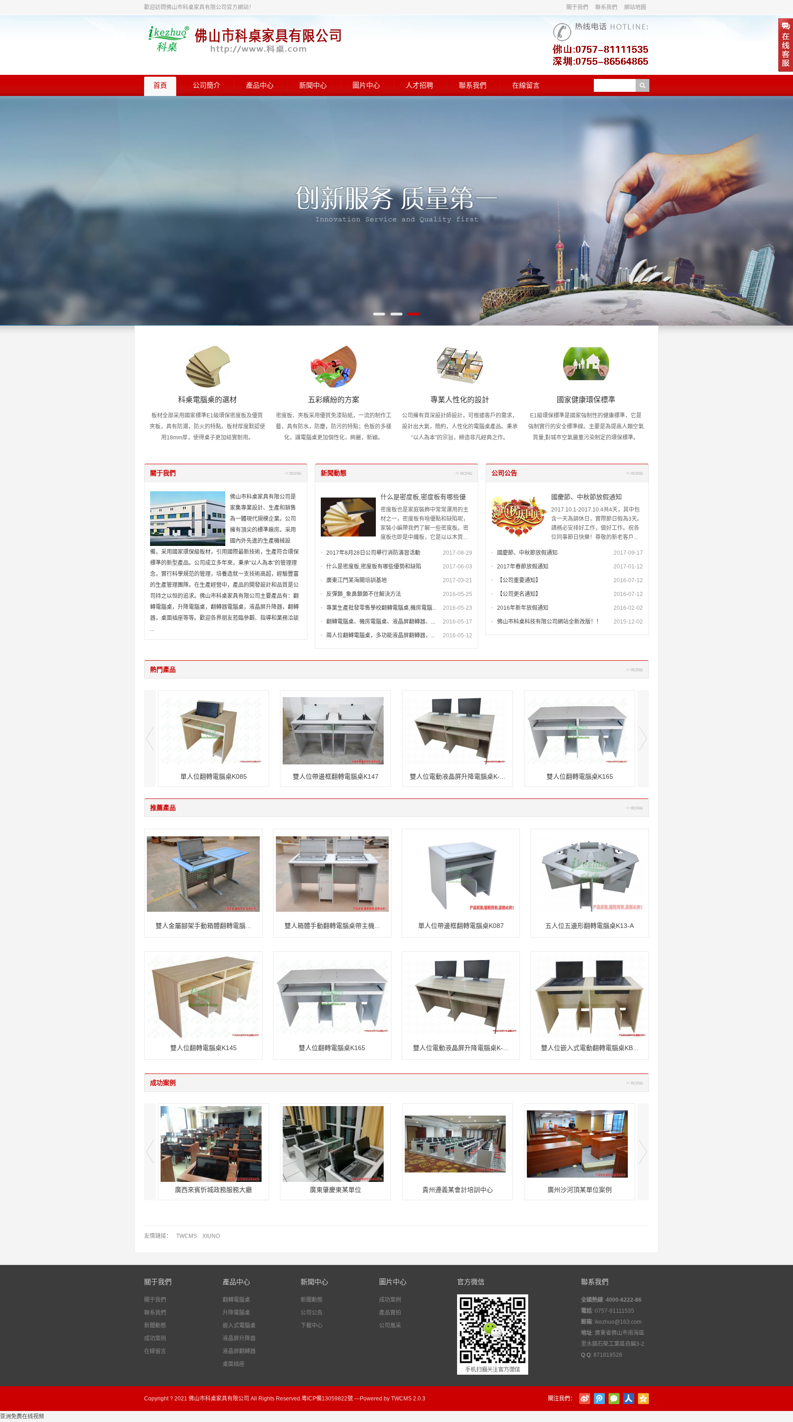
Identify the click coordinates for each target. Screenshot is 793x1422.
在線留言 (526, 85)
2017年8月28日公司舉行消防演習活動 (373, 553)
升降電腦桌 (236, 1313)
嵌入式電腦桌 (239, 1325)
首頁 (160, 85)
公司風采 (390, 1325)
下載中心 (312, 1325)
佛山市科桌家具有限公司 (219, 1398)
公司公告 (504, 473)
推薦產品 (163, 807)
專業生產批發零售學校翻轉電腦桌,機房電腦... (381, 608)
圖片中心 (366, 85)
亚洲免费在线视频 (22, 1416)
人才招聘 (419, 85)
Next (643, 738)
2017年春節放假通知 (522, 566)
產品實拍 (390, 1313)
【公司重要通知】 (519, 580)
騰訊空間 (643, 1398)
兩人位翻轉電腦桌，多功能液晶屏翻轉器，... (380, 635)
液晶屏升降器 (239, 1338)
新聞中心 (313, 85)
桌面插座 (234, 1364)
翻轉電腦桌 (236, 1300)
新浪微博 (584, 1398)
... (152, 629)
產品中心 (260, 85)
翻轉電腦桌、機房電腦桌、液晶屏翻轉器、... (380, 621)
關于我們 (577, 7)
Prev (150, 738)
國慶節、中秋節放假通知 (586, 496)
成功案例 (163, 1082)
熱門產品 (163, 669)
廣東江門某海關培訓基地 (356, 580)
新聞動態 (333, 473)
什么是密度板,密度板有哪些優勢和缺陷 (373, 566)
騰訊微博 (599, 1398)
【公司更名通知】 (519, 594)
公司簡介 (206, 85)
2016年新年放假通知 (522, 608)
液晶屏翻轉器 (239, 1351)
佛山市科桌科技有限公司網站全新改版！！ (549, 621)
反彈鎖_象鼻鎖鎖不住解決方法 (363, 594)
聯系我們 (606, 7)
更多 (293, 473)
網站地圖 (635, 7)
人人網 (628, 1398)
